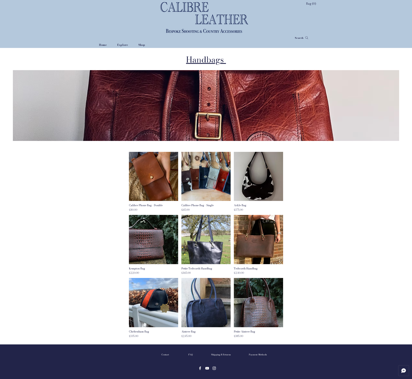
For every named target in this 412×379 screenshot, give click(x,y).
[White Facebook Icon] (200, 368)
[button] (307, 3)
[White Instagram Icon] (214, 368)
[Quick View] (153, 176)
